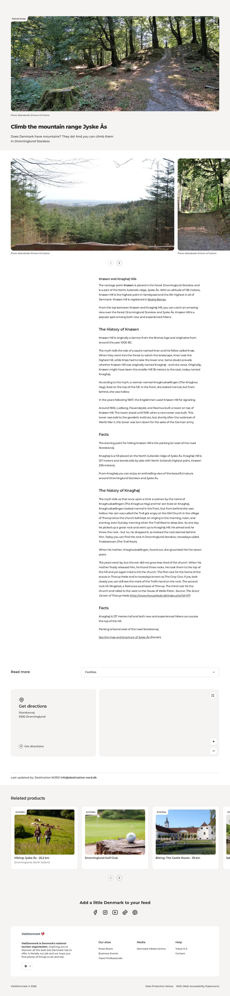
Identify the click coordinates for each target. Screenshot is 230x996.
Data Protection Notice (159, 986)
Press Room (105, 948)
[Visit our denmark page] (95, 912)
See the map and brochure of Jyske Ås (124, 637)
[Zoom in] (213, 741)
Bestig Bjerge (157, 299)
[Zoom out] (213, 751)
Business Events (108, 953)
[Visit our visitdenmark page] (115, 912)
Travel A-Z (181, 948)
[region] (159, 723)
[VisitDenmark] (33, 934)
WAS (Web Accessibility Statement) (197, 986)
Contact (180, 953)
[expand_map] (213, 695)
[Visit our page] (105, 912)
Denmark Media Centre (151, 948)
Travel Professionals (110, 958)
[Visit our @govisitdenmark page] (125, 912)
